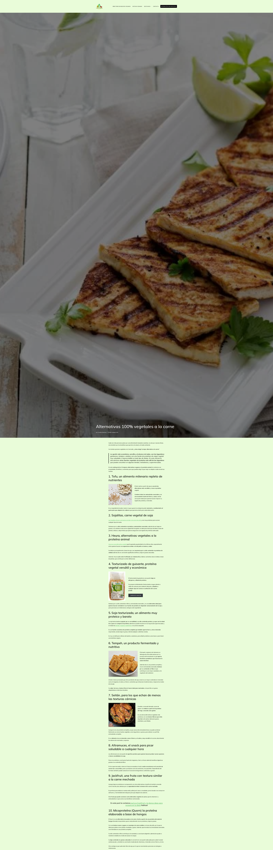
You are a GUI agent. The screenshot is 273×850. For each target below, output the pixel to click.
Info (117, 432)
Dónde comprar (112, 432)
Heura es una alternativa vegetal (117, 544)
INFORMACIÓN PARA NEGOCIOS (168, 6)
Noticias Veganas (137, 6)
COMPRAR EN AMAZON (135, 595)
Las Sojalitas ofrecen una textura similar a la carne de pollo (124, 520)
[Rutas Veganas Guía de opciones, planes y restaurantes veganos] (100, 6)
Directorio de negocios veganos (122, 6)
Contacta (156, 6)
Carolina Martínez (102, 432)
